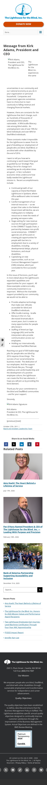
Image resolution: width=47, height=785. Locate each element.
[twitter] (5, 769)
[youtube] (12, 769)
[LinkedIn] (21, 444)
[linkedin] (27, 769)
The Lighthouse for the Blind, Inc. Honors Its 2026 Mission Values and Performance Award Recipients (22, 614)
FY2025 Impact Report (14, 632)
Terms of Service (34, 763)
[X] (13, 444)
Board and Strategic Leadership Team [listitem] (17, 429)
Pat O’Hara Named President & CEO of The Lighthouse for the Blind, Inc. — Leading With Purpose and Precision (22, 529)
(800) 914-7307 (27, 671)
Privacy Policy (21, 763)
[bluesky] (41, 769)
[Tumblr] (29, 444)
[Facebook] (6, 444)
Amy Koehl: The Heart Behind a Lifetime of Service (19, 484)
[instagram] (34, 769)
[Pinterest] (37, 444)
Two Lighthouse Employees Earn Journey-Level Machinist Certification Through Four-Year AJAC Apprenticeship (22, 625)
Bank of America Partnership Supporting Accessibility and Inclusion (18, 576)
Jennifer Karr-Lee (12, 637)
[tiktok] (20, 769)
